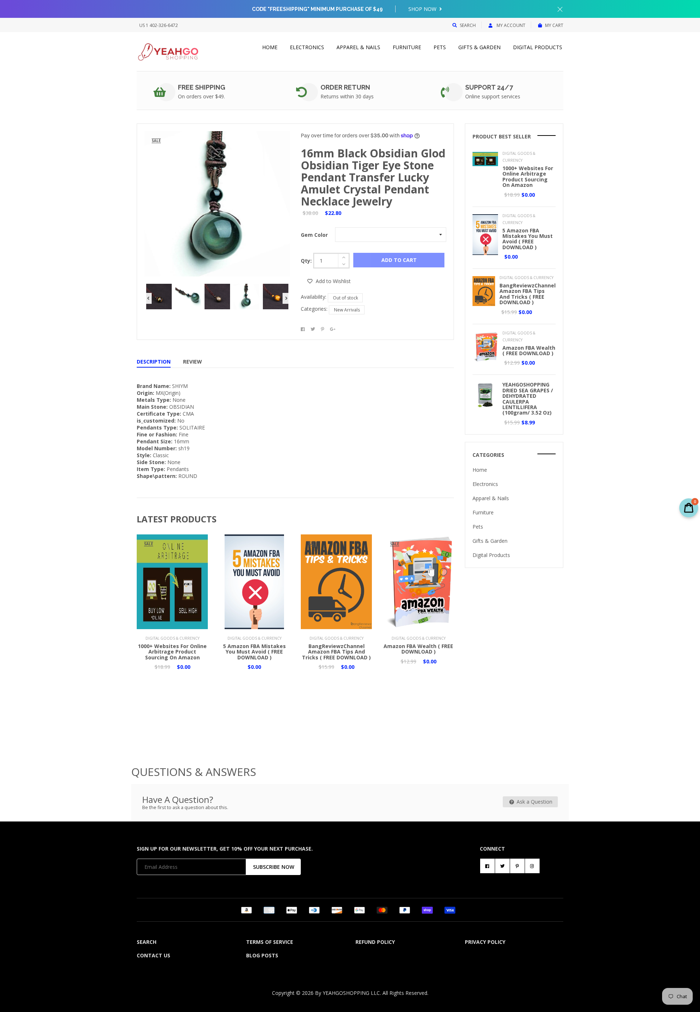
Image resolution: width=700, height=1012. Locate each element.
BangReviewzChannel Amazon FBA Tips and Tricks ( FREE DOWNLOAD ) (336, 652)
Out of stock (345, 298)
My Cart (554, 25)
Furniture (407, 47)
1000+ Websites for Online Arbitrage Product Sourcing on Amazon (172, 652)
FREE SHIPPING (201, 87)
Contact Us (153, 955)
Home (269, 47)
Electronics (307, 47)
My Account (510, 25)
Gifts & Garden (479, 47)
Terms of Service (269, 941)
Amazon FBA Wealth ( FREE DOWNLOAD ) (418, 649)
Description (154, 361)
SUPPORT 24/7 (489, 87)
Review (192, 361)
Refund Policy (375, 941)
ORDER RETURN (345, 87)
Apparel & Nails (358, 47)
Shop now (423, 8)
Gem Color (314, 234)
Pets (439, 47)
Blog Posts (262, 955)
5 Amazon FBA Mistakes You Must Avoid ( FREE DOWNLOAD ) (254, 652)
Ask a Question (533, 801)
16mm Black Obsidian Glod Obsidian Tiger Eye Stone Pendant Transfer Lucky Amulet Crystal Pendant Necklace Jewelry (373, 177)
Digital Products (537, 47)
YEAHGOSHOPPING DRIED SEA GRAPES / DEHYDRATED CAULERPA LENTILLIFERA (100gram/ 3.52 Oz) (527, 398)
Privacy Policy (485, 941)
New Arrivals (347, 310)
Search (468, 25)
